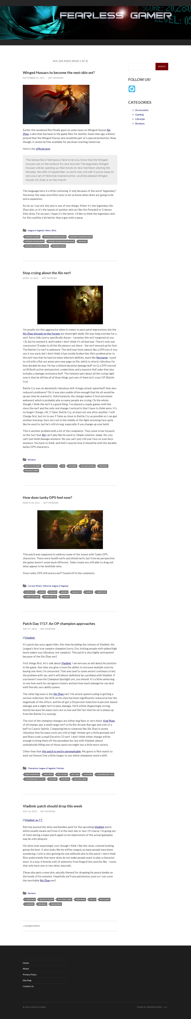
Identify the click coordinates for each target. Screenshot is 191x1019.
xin (62, 466)
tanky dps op (50, 597)
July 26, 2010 (30, 811)
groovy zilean (46, 899)
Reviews (32, 459)
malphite (76, 592)
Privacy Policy (29, 974)
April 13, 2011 (30, 278)
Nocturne (102, 357)
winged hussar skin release (61, 241)
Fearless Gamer (38, 1007)
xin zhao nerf (31, 471)
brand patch (51, 466)
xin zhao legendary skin (36, 246)
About (26, 968)
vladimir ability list (35, 779)
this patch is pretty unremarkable (61, 751)
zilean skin (56, 904)
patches (75, 774)
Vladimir (66, 663)
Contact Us (28, 986)
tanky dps (101, 592)
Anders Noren (154, 1007)
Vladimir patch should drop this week (52, 806)
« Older (31, 926)
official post (43, 148)
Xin (44, 435)
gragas (52, 592)
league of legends (36, 230)
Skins (53, 230)
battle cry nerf (32, 466)
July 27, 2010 (30, 629)
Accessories (141, 110)
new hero (48, 774)
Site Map (27, 980)
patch (93, 899)
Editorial (47, 586)
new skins (80, 899)
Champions (33, 768)
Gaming (139, 114)
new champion (32, 774)
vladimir (88, 774)
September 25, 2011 (34, 78)
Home (26, 962)
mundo (88, 592)
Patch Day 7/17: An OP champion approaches (59, 623)
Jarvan (64, 592)
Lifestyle (140, 118)
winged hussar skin (34, 241)
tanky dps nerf (32, 597)
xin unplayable (88, 466)
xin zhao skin (59, 246)
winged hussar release (81, 237)
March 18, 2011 (31, 503)
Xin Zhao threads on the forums (41, 333)
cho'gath (30, 592)
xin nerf (72, 466)
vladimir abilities (105, 774)
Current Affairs (35, 586)
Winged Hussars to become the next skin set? (59, 72)
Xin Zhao (58, 694)
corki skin (30, 899)
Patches (60, 768)
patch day (62, 774)
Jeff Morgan (55, 78)
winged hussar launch (55, 237)
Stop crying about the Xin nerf (47, 273)
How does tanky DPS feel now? (47, 497)
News (48, 230)
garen (42, 592)
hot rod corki (64, 899)
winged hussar (32, 237)
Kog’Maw (109, 720)
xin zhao (83, 241)
